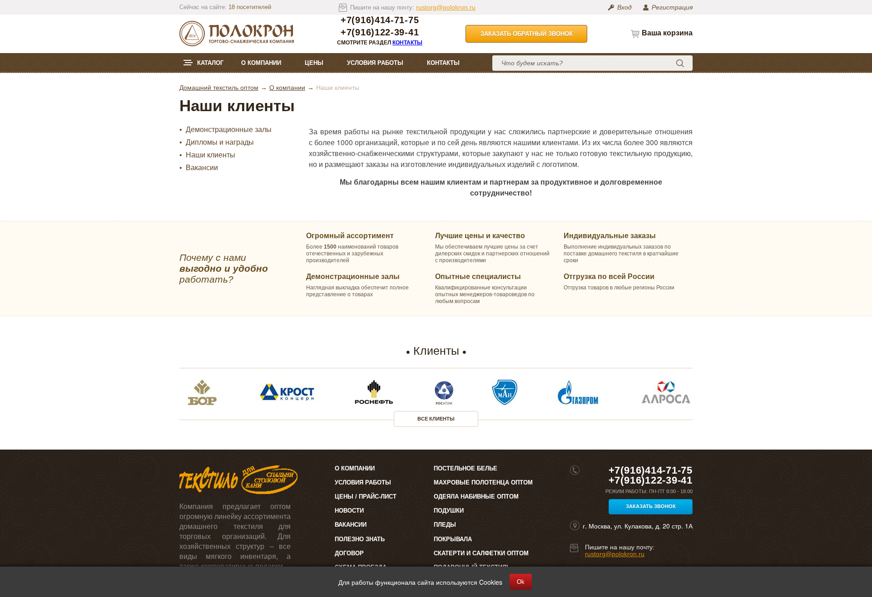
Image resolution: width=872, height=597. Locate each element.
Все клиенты (436, 418)
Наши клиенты (210, 155)
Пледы (445, 525)
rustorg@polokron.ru (446, 7)
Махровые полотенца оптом (483, 482)
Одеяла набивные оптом (476, 496)
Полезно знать (360, 539)
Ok (521, 581)
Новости (349, 511)
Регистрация (672, 7)
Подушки (449, 511)
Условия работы (375, 62)
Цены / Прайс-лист (365, 496)
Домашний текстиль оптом (218, 87)
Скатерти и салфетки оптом (481, 553)
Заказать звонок (651, 506)
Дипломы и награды (220, 142)
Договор (349, 553)
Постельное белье (465, 468)
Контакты (407, 42)
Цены (314, 62)
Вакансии (202, 167)
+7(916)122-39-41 (380, 32)
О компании (261, 62)
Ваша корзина (667, 33)
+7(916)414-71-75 (380, 20)
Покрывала (453, 539)
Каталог (210, 62)
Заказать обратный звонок (527, 33)
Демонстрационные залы (229, 129)
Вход (624, 7)
